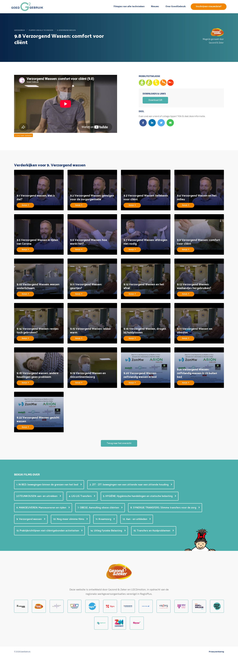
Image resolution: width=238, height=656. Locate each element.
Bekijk (25, 205)
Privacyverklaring (216, 651)
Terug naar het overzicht (119, 443)
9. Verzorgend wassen (66, 30)
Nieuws (155, 6)
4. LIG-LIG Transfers (80, 496)
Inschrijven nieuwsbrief (208, 6)
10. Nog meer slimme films (69, 519)
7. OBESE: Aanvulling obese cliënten (99, 507)
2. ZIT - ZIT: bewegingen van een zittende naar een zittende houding (129, 484)
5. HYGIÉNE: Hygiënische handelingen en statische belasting (138, 496)
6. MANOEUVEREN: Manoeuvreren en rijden (41, 507)
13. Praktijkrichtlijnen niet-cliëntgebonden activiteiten (48, 530)
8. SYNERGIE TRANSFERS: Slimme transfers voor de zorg (163, 507)
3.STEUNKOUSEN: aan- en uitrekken (37, 496)
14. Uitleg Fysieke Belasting (106, 530)
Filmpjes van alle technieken (129, 6)
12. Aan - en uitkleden (135, 519)
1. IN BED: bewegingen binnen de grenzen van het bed (47, 484)
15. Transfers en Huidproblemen (152, 530)
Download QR (155, 100)
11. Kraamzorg (104, 519)
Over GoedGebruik (175, 6)
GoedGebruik (19, 30)
